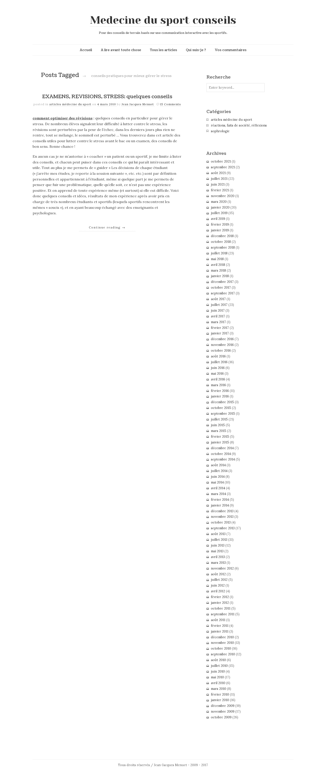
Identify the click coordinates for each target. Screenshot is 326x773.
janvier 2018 (220, 276)
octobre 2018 (221, 242)
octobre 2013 (221, 522)
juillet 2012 (219, 580)
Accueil (86, 50)
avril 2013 (218, 557)
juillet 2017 (219, 305)
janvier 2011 (219, 631)
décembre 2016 (222, 339)
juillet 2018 (219, 253)
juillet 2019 (219, 213)
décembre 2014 (222, 448)
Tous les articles (163, 50)
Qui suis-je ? (196, 50)
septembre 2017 (223, 293)
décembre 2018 (222, 236)
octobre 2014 (221, 454)
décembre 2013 (222, 511)
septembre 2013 (223, 528)
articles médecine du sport (70, 104)
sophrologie (220, 131)
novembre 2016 (222, 345)
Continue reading (107, 227)
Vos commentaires (230, 50)
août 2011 (218, 620)
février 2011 (219, 626)
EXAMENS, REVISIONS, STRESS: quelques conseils (107, 96)
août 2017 (218, 299)
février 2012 (220, 597)
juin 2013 (217, 545)
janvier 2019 (220, 230)
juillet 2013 (219, 540)
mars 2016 (218, 385)
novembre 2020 (222, 196)
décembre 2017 (222, 282)
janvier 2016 (220, 396)
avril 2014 (218, 488)
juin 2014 (218, 477)
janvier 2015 (220, 442)
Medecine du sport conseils (163, 20)
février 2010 (220, 694)
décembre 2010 (222, 637)
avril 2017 (218, 316)
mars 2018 (218, 270)
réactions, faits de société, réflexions (239, 125)
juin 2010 (218, 671)
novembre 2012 (222, 568)
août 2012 (218, 574)
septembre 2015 (223, 414)
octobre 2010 (221, 648)
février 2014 (220, 500)
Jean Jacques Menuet (138, 104)
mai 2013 (217, 551)
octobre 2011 (220, 608)
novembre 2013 (222, 517)
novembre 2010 (222, 643)
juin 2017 (218, 311)
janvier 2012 (220, 603)
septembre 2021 (223, 167)
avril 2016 (218, 379)
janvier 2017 (220, 333)
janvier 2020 (220, 207)
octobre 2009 (221, 717)
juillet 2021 (219, 179)
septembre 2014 (223, 459)
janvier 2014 (220, 505)
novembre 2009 (222, 712)
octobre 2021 (221, 161)
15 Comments (170, 104)
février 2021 (220, 190)
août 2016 (218, 356)
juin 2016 (218, 368)
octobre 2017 (221, 288)
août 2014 (218, 465)
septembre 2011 (222, 614)
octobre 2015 (221, 408)
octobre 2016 (221, 351)
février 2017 (220, 328)
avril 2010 (218, 683)
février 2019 (220, 224)
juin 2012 (218, 585)
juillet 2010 (219, 666)
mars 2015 (218, 431)
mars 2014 (218, 494)
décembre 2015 (222, 402)
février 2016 (220, 391)
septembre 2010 (223, 654)
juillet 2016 (219, 362)
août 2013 (218, 534)
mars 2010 (218, 689)
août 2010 (218, 660)
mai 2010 (217, 677)
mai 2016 (217, 374)
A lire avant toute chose (121, 50)
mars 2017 (218, 322)
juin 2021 (218, 184)
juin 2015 (218, 425)
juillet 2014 (219, 471)
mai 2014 (217, 482)
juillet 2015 (219, 419)
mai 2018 (217, 259)
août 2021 (218, 173)
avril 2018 (218, 265)
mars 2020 (219, 202)
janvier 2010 (220, 700)
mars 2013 (218, 563)
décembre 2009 (222, 706)
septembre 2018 (223, 247)
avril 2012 (218, 591)
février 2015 (220, 437)
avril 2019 (218, 219)
